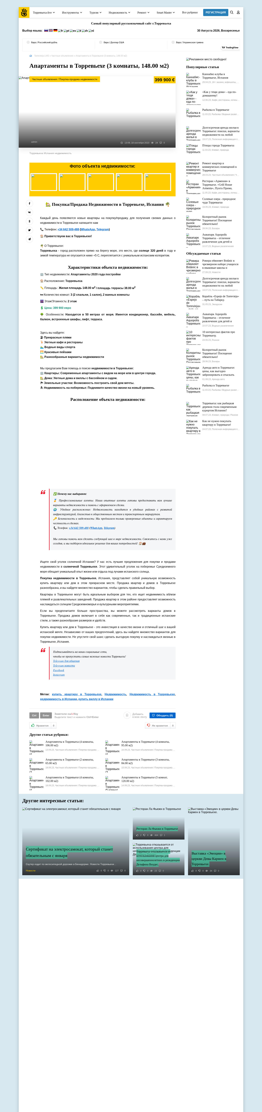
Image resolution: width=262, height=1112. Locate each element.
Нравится (45, 725)
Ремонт (141, 12)
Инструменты (70, 12)
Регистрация (216, 12)
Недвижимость (118, 12)
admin (34, 142)
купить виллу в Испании (95, 699)
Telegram (102, 229)
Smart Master (164, 12)
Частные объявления (62, 56)
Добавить (139, 715)
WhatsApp (88, 229)
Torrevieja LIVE (41, 56)
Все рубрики (190, 12)
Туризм (93, 12)
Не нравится (163, 725)
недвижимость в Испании (58, 699)
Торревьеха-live (42, 12)
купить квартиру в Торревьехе (76, 694)
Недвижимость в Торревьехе (152, 694)
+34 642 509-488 (68, 229)
